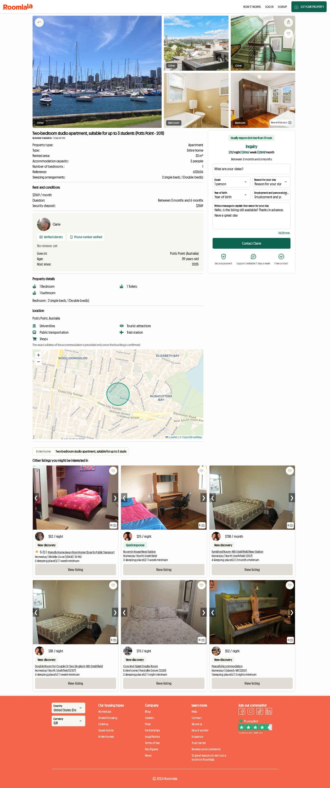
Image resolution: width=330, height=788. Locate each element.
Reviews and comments (206, 749)
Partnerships (152, 730)
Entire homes (106, 736)
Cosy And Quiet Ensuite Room (140, 666)
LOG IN (269, 6)
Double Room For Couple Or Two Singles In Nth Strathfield (69, 666)
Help (194, 711)
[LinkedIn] (268, 712)
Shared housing (107, 717)
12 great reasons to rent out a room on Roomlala (209, 757)
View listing (75, 569)
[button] (38, 355)
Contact (197, 717)
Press (148, 724)
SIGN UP (282, 6)
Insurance (197, 736)
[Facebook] (241, 712)
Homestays (104, 711)
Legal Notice (152, 736)
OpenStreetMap (192, 437)
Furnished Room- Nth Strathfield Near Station (237, 551)
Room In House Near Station (139, 551)
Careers (149, 717)
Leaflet (172, 437)
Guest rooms (106, 730)
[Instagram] (250, 712)
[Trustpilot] (255, 732)
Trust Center (199, 742)
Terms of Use (152, 742)
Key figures (151, 749)
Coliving (103, 724)
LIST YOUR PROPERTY (312, 6)
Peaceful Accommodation (227, 666)
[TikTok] (259, 712)
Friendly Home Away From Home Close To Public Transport (81, 552)
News (148, 755)
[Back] (39, 28)
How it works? (200, 730)
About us (197, 724)
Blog (148, 711)
